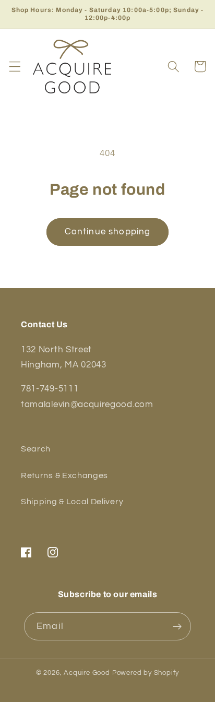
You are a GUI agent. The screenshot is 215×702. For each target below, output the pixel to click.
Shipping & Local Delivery (72, 501)
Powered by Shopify (146, 673)
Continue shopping (108, 231)
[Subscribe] (177, 626)
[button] (15, 66)
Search (36, 449)
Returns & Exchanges (64, 475)
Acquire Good (87, 673)
